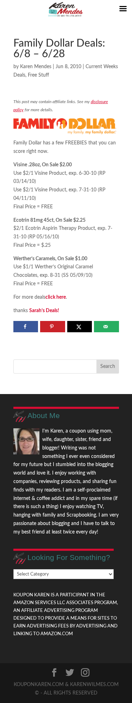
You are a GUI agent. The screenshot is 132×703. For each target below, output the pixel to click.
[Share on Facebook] (25, 326)
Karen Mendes (35, 66)
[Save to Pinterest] (52, 326)
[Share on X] (79, 326)
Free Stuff (38, 75)
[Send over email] (106, 326)
